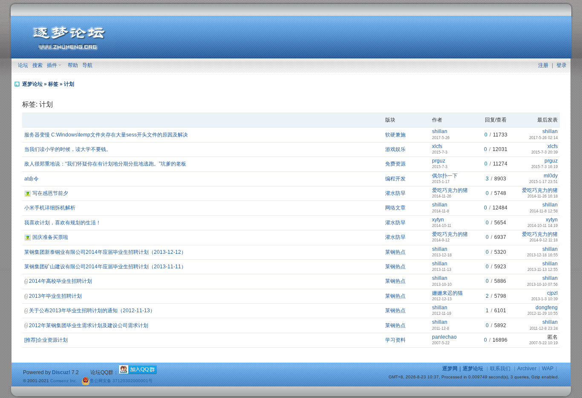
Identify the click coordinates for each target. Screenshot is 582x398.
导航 (87, 65)
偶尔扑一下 (445, 176)
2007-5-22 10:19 (543, 343)
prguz (438, 161)
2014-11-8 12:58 (544, 211)
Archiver (526, 369)
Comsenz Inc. (63, 380)
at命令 (31, 179)
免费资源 (395, 164)
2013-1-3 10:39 (544, 299)
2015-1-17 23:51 (543, 182)
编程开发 (395, 179)
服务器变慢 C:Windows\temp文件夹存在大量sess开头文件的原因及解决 (106, 135)
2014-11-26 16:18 (542, 196)
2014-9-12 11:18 (544, 240)
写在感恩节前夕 (50, 193)
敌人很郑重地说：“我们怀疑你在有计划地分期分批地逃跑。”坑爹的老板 (105, 164)
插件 (52, 65)
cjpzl (552, 293)
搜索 (37, 65)
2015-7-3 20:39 (544, 152)
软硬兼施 (395, 135)
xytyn (438, 220)
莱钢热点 (395, 252)
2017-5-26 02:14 (543, 138)
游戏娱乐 (395, 149)
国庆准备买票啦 (50, 237)
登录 (561, 65)
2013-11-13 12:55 (542, 269)
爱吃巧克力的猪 (450, 190)
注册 (543, 65)
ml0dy (551, 176)
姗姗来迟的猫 (447, 293)
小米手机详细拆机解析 (49, 208)
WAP (547, 369)
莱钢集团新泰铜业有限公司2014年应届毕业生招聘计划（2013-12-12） (105, 252)
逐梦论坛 (32, 84)
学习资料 (395, 340)
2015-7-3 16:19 (544, 167)
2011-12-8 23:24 (544, 328)
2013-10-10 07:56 (542, 284)
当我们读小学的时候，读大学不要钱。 (67, 149)
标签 (53, 84)
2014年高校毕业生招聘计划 (60, 281)
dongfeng (547, 308)
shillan (439, 131)
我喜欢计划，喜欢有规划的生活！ (62, 223)
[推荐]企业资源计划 (46, 340)
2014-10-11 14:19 (542, 226)
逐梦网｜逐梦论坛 (462, 369)
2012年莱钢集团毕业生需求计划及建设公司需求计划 (88, 325)
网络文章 (395, 208)
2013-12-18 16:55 (542, 255)
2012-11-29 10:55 (542, 313)
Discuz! (61, 372)
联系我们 (500, 369)
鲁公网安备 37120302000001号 (121, 380)
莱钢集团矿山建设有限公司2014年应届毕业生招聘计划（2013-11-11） (105, 267)
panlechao (444, 337)
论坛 (23, 65)
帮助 (73, 65)
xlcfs (437, 146)
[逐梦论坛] (69, 49)
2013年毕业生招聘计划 (55, 296)
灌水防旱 (395, 193)
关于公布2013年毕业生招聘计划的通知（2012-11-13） (92, 311)
